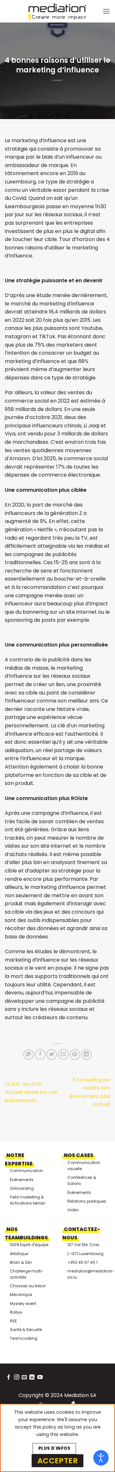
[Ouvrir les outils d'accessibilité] (101, 1458)
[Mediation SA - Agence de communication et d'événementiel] (57, 11)
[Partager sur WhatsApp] (28, 1054)
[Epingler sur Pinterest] (75, 1054)
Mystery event (23, 1303)
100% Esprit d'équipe (29, 1244)
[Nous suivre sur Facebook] (8, 1377)
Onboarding (22, 1188)
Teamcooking (23, 1338)
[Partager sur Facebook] (40, 1054)
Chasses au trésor (28, 1286)
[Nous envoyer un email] (24, 1377)
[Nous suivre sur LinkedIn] (31, 1377)
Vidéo (73, 1210)
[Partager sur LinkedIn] (86, 1054)
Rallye (16, 1312)
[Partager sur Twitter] (51, 1054)
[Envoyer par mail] (63, 1054)
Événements (22, 1179)
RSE (13, 1321)
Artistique (19, 1253)
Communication (26, 1170)
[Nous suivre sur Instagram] (16, 1377)
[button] (106, 11)
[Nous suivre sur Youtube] (39, 1377)
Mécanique (21, 1294)
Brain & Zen (21, 1262)
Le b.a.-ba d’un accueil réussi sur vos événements (31, 1092)
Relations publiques (86, 1201)
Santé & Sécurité (26, 1329)
